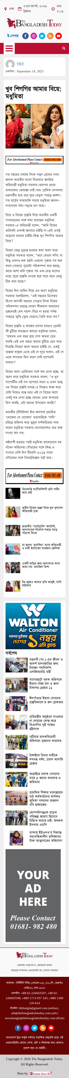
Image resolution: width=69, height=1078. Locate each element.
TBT (20, 64)
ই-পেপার (13, 36)
